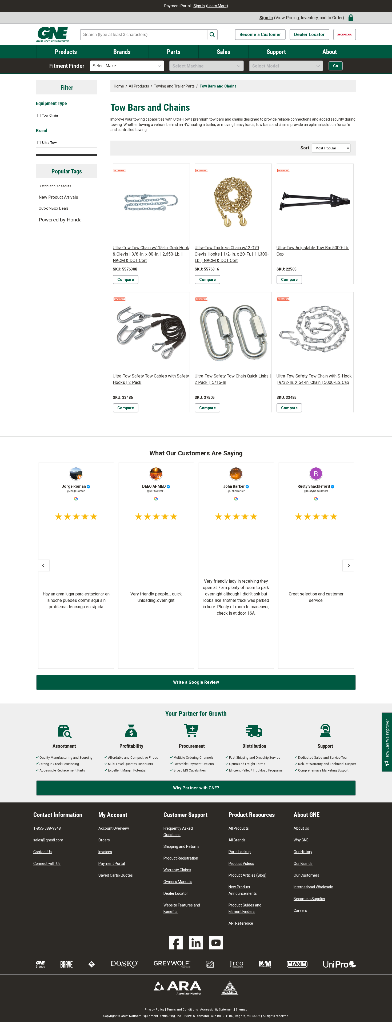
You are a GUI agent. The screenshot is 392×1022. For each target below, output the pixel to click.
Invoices (105, 852)
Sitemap (241, 1009)
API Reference (241, 923)
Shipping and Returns (181, 846)
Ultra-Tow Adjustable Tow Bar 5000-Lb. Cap (313, 251)
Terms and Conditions (182, 1009)
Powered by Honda (60, 220)
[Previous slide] (43, 565)
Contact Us (42, 852)
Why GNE (301, 840)
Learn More (217, 6)
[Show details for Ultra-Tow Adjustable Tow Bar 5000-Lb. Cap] (315, 202)
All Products (239, 828)
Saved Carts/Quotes (115, 875)
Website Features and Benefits (181, 908)
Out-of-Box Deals (54, 208)
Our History (303, 852)
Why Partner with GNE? (196, 787)
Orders (104, 840)
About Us (301, 828)
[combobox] (127, 66)
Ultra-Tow (49, 143)
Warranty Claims (177, 870)
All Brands (237, 840)
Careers (300, 910)
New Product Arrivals (58, 197)
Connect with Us (47, 863)
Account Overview (113, 828)
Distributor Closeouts (55, 186)
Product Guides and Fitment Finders (245, 908)
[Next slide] (349, 565)
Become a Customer (260, 34)
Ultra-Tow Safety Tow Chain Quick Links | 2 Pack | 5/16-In (233, 379)
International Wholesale (313, 887)
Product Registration (180, 858)
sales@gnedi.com (48, 840)
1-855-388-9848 (47, 828)
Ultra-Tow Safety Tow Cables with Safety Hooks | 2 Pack (151, 379)
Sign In (199, 6)
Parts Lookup (240, 852)
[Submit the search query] (212, 35)
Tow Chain (50, 115)
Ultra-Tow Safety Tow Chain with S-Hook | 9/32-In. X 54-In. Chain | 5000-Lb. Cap (314, 379)
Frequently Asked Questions (178, 831)
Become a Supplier (309, 899)
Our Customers (306, 875)
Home (119, 86)
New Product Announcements (243, 890)
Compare (125, 279)
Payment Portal (111, 863)
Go (335, 66)
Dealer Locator (309, 34)
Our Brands (303, 863)
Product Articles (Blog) (247, 875)
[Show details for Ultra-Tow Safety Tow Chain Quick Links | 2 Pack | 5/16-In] (233, 330)
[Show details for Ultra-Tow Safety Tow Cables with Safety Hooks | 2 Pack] (151, 330)
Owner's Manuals (177, 882)
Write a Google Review (196, 682)
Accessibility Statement (216, 1009)
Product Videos (241, 863)
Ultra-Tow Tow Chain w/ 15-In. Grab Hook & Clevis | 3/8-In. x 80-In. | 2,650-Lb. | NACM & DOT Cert (151, 254)
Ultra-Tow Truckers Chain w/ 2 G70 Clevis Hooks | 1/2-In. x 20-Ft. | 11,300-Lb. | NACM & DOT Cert (232, 254)
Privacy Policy (154, 1009)
